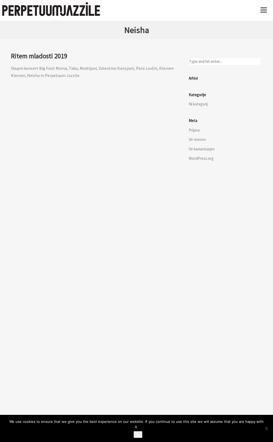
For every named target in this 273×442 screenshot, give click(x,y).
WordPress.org (201, 158)
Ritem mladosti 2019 (39, 56)
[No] (266, 428)
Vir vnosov (197, 139)
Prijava (194, 130)
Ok (138, 434)
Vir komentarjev (202, 149)
